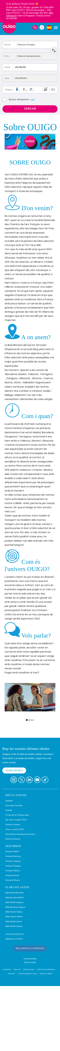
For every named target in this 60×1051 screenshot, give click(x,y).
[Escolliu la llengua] (49, 31)
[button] (27, 774)
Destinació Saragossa (15, 921)
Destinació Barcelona (15, 917)
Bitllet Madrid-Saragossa (17, 963)
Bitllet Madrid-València (16, 972)
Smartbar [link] (9, 871)
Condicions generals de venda (20, 1038)
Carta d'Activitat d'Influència (22, 1034)
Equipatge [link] (10, 861)
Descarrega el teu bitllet (16, 866)
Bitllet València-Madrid (16, 977)
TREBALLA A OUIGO (15, 999)
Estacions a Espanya (15, 885)
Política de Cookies (30, 1023)
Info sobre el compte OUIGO (19, 880)
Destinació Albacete (15, 941)
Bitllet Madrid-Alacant (15, 982)
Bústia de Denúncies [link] (14, 899)
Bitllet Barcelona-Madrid (17, 958)
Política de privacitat (30, 1019)
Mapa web (27, 1030)
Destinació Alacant (14, 936)
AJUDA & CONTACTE (15, 995)
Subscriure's (15, 831)
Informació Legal (40, 1030)
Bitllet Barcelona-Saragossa (18, 968)
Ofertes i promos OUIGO (17, 890)
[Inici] (9, 36)
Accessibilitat (14, 1030)
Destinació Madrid (13, 912)
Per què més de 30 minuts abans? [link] (21, 875)
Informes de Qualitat (43, 1038)
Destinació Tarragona (15, 926)
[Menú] (56, 31)
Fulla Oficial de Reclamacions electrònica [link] (25, 894)
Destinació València (14, 931)
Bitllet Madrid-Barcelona (17, 953)
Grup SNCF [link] (41, 1034)
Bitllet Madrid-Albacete (16, 987)
